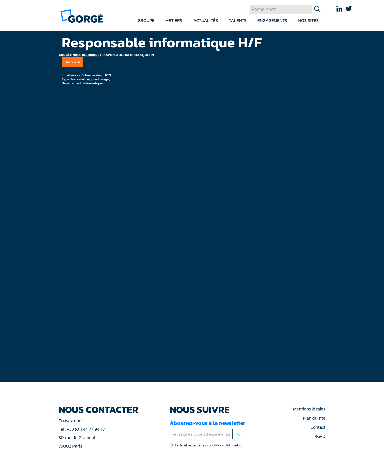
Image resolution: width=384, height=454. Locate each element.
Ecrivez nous (71, 420)
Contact (317, 427)
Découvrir (72, 62)
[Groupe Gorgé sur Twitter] (348, 9)
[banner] (81, 15)
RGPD (319, 436)
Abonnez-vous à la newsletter (207, 423)
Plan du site (314, 418)
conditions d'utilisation (225, 445)
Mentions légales (309, 409)
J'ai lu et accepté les (208, 445)
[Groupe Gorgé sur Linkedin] (339, 9)
